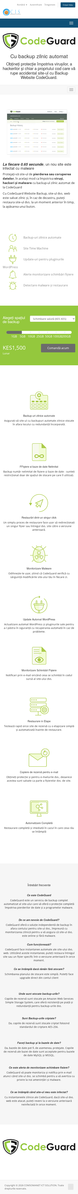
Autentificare (36, 4)
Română (21, 4)
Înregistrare (50, 4)
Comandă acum (58, 348)
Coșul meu (68, 4)
